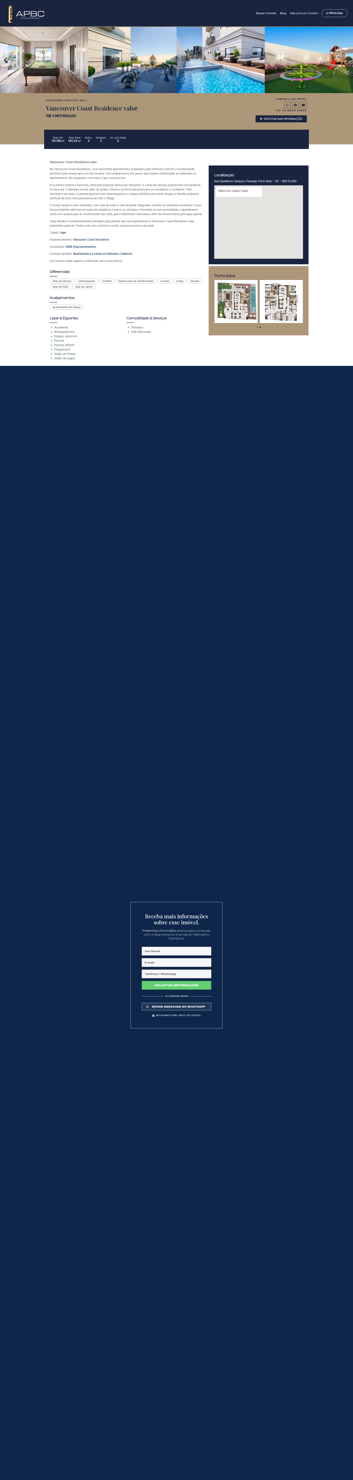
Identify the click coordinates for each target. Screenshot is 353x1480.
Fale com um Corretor (304, 13)
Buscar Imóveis (266, 13)
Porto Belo (78, 100)
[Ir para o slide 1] (256, 327)
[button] (5, 60)
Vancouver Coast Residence (91, 239)
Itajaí (63, 232)
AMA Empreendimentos (81, 247)
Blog (283, 13)
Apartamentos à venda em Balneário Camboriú (102, 253)
